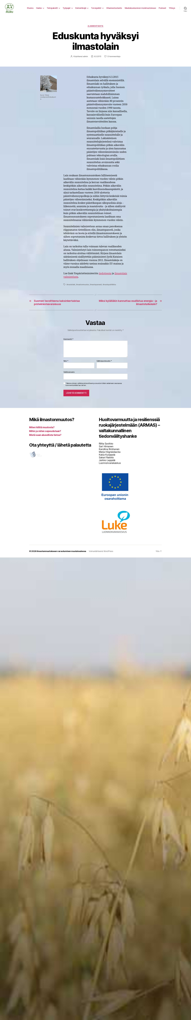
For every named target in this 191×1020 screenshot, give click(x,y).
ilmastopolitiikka (109, 284)
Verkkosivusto (69, 372)
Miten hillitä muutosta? (41, 427)
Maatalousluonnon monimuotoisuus (140, 8)
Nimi (65, 361)
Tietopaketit (52, 8)
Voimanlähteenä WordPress (101, 551)
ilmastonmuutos (82, 284)
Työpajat (66, 8)
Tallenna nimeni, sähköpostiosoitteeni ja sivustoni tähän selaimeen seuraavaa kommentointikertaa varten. (94, 384)
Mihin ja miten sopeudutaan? (45, 431)
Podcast (162, 8)
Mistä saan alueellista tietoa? (45, 435)
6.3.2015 (97, 56)
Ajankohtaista (95, 26)
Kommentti (68, 339)
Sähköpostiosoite (104, 361)
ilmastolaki (71, 284)
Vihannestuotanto (114, 8)
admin (85, 56)
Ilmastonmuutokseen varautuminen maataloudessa (61, 551)
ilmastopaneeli (96, 284)
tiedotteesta (105, 273)
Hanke (39, 8)
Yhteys (172, 8)
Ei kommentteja (114, 56)
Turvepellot (96, 8)
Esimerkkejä (80, 8)
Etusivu (30, 8)
